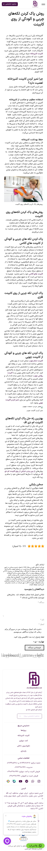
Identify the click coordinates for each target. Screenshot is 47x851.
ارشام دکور (40, 564)
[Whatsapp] (32, 781)
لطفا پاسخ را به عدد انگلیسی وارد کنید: (29, 637)
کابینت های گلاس (36, 274)
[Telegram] (26, 781)
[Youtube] (20, 781)
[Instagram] (38, 781)
